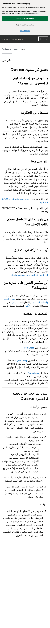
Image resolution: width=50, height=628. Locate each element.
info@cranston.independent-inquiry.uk (29, 275)
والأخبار (27, 305)
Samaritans (33, 373)
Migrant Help (21, 360)
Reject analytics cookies (25, 25)
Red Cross (29, 347)
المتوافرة (14, 302)
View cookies (25, 31)
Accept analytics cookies (25, 18)
